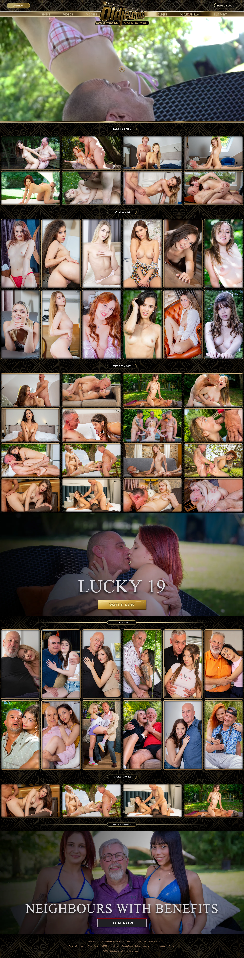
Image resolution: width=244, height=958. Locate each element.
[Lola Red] (102, 324)
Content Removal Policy (131, 946)
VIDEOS (68, 14)
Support (162, 946)
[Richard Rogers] (142, 735)
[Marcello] (61, 735)
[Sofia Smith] (61, 253)
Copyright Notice (149, 946)
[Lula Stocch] (183, 324)
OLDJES (162, 14)
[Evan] (102, 664)
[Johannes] (183, 664)
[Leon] (224, 664)
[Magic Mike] (20, 735)
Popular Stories (122, 776)
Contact (172, 946)
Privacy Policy (93, 946)
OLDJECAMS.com (190, 14)
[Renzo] (102, 735)
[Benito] (61, 664)
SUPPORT (220, 14)
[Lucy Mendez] (142, 324)
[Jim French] (142, 664)
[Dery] (20, 664)
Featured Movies (122, 366)
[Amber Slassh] (142, 253)
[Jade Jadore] (20, 324)
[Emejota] (224, 253)
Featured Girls (122, 212)
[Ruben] (183, 735)
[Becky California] (183, 253)
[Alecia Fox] (102, 253)
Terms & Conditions (76, 946)
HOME (46, 14)
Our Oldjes (122, 622)
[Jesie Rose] (20, 253)
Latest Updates (122, 129)
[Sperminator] (224, 735)
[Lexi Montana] (61, 324)
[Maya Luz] (224, 324)
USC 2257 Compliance (110, 946)
